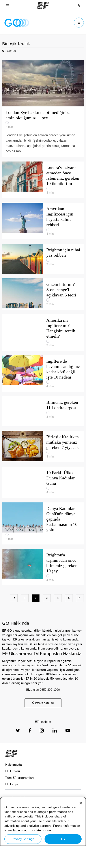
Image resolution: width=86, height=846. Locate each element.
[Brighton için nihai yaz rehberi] (43, 259)
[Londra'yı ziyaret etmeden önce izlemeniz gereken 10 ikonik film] (43, 180)
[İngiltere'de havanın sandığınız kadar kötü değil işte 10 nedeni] (43, 373)
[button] (7, 5)
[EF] (43, 5)
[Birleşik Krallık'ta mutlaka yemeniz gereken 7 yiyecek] (43, 446)
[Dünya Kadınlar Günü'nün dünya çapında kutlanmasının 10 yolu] (43, 523)
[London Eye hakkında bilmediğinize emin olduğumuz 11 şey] (43, 108)
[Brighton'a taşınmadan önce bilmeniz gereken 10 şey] (43, 567)
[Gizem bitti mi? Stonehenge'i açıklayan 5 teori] (43, 294)
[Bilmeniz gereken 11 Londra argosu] (43, 411)
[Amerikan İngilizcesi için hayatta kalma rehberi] (43, 221)
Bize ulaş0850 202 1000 (43, 689)
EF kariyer (12, 784)
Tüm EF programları (19, 777)
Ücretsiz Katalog (43, 702)
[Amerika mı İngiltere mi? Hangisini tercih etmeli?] (43, 332)
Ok (63, 839)
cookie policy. (41, 830)
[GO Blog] (16, 23)
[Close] (81, 803)
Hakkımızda (13, 764)
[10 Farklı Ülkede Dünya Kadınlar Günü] (43, 482)
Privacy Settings (22, 839)
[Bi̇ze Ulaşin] (79, 5)
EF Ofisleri (12, 771)
